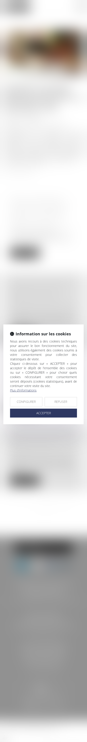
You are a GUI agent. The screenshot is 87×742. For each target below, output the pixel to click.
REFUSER (60, 402)
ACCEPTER (43, 413)
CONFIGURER (26, 402)
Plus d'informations (23, 390)
